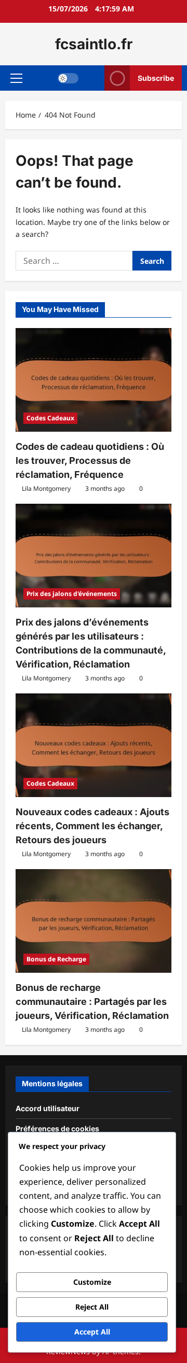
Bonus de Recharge (56, 959)
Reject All (92, 1307)
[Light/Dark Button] (68, 78)
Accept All (92, 1332)
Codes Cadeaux (50, 418)
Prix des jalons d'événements (71, 593)
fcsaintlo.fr (93, 44)
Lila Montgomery (46, 488)
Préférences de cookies (57, 1128)
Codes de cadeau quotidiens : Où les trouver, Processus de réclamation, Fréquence (90, 460)
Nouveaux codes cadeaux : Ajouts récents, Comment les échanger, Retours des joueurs (92, 825)
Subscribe (156, 78)
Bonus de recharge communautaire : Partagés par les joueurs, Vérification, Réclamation (92, 1001)
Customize (92, 1282)
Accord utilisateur (47, 1108)
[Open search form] (92, 78)
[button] (16, 78)
